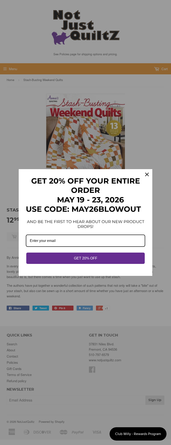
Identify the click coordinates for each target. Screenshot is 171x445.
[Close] (147, 174)
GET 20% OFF (85, 258)
